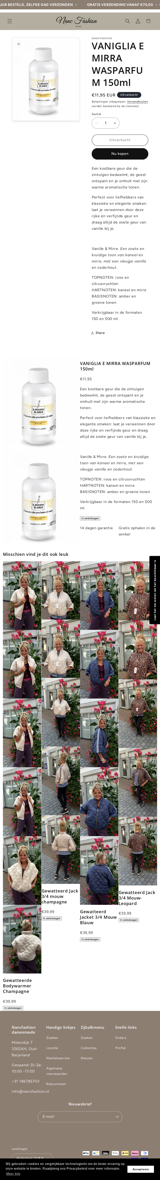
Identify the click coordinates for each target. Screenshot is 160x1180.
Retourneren (56, 1084)
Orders (120, 1038)
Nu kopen (120, 153)
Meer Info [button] (13, 1173)
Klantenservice (58, 1058)
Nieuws (86, 1058)
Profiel (120, 1048)
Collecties (89, 1048)
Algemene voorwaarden (56, 1071)
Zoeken (52, 1038)
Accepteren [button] (140, 1169)
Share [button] (100, 333)
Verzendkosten (137, 101)
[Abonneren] (117, 1116)
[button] (10, 21)
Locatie (52, 1048)
